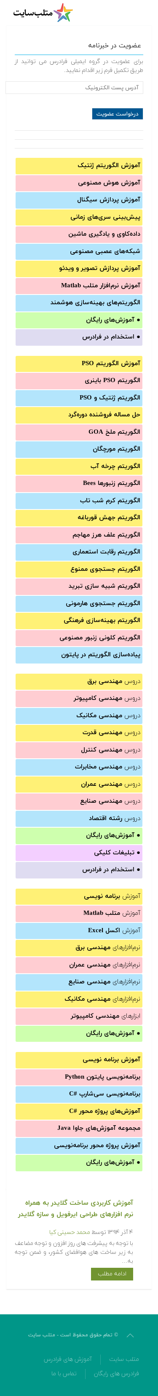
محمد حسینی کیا (69, 1232)
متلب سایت (124, 1359)
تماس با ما (64, 1374)
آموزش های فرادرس (68, 1359)
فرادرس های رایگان (116, 1374)
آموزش (112, 896)
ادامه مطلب (112, 1274)
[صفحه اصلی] (44, 12)
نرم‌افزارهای (107, 947)
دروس (113, 681)
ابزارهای (105, 1016)
